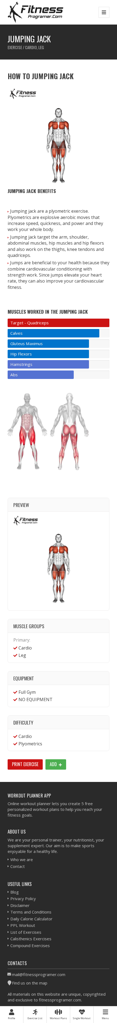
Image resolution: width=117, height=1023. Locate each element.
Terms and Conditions (30, 912)
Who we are (21, 859)
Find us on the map (29, 983)
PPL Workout (22, 925)
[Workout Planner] (36, 12)
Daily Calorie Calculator (31, 918)
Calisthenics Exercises (30, 938)
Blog (14, 892)
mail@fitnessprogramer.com (38, 974)
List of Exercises (25, 932)
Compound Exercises (30, 945)
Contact (17, 866)
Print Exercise (25, 764)
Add (54, 764)
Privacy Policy (23, 898)
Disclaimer (20, 905)
